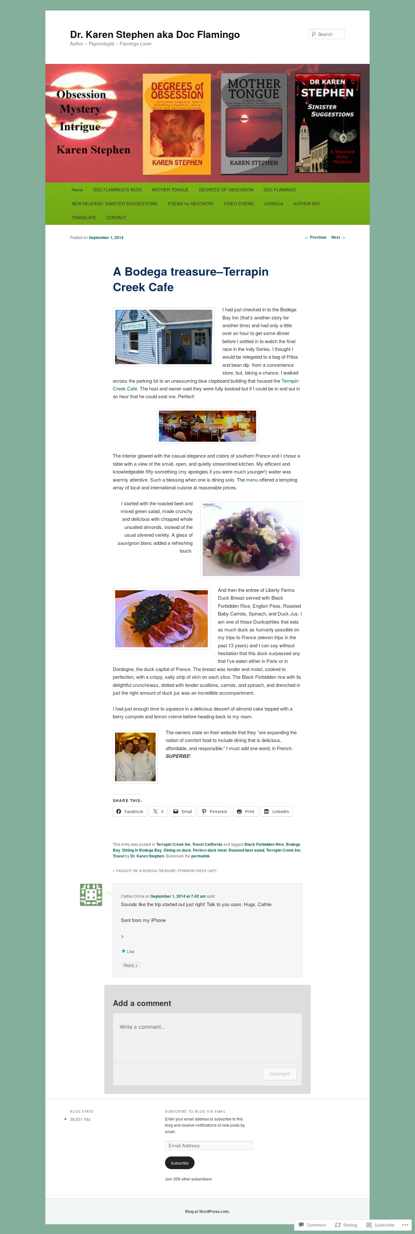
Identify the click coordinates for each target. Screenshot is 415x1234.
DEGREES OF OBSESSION (226, 189)
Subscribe (180, 1163)
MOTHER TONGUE (170, 189)
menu (252, 479)
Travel (118, 856)
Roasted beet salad (246, 850)
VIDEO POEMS (239, 203)
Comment (279, 1073)
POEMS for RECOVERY (191, 203)
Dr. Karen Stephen (147, 856)
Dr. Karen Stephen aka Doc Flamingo (155, 34)
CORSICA (273, 203)
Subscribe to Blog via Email (195, 1111)
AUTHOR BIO (306, 203)
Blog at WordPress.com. (207, 1211)
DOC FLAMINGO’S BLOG (117, 189)
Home (77, 189)
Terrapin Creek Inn (173, 844)
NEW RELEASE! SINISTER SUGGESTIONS (114, 203)
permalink (200, 856)
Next (338, 237)
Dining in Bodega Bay (142, 850)
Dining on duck (177, 850)
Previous (315, 237)
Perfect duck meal (210, 850)
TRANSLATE (84, 217)
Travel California (207, 844)
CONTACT (116, 217)
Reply (131, 965)
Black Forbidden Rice (264, 844)
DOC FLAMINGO (280, 189)
